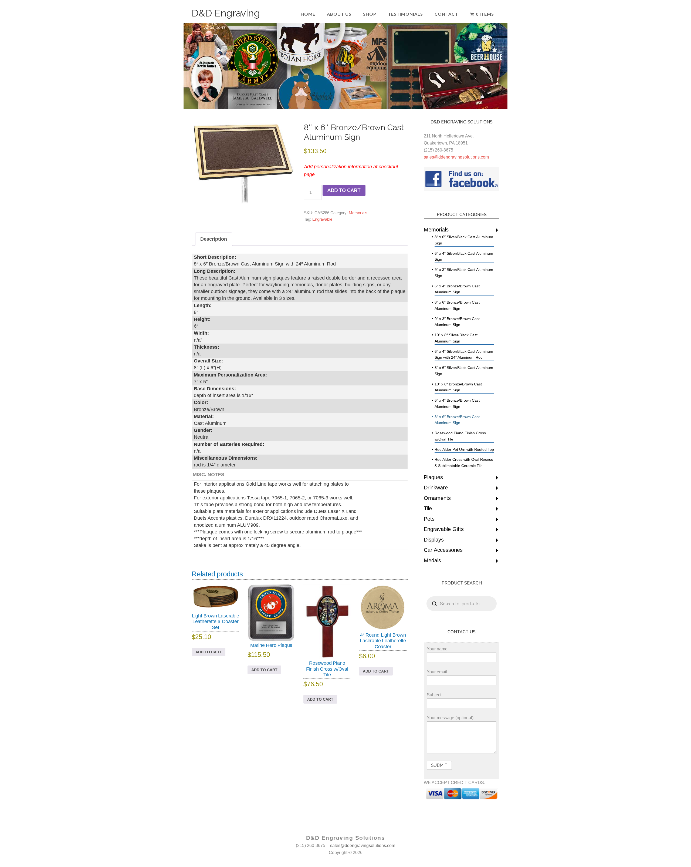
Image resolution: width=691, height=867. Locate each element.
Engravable (322, 219)
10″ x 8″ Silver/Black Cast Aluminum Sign (456, 338)
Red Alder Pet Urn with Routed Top (464, 449)
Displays (434, 540)
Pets (429, 519)
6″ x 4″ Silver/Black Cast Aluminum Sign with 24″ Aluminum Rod (464, 354)
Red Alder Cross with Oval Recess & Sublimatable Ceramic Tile (464, 462)
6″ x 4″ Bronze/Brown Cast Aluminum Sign (457, 289)
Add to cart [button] (208, 652)
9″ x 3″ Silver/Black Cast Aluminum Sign (464, 272)
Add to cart (344, 190)
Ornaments (437, 498)
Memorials (358, 212)
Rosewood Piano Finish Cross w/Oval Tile (460, 436)
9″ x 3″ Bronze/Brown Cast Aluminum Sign (457, 322)
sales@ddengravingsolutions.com (456, 157)
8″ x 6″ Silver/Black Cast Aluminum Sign (464, 240)
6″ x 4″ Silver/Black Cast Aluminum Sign (464, 256)
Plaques (433, 477)
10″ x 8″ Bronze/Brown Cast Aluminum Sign (458, 387)
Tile (428, 508)
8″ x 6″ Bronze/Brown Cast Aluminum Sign (457, 305)
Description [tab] (213, 239)
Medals (432, 560)
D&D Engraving (226, 13)
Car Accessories (443, 550)
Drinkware (436, 487)
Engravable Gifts (444, 529)
